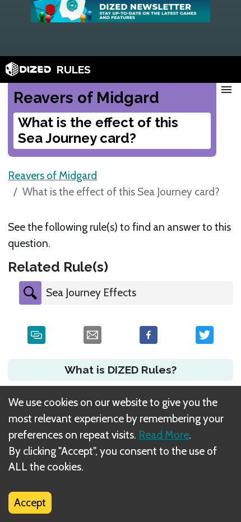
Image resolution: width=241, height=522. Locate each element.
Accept (30, 502)
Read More (163, 434)
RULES (74, 69)
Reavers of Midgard (52, 175)
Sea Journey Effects (91, 292)
